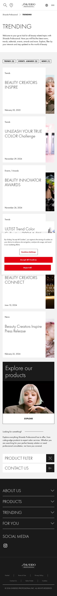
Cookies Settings (28, 252)
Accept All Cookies (28, 260)
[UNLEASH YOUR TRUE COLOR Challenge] (28, 139)
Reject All (27, 268)
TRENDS (9, 61)
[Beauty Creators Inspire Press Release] (28, 334)
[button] (28, 490)
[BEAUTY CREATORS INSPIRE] (28, 91)
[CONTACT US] (28, 468)
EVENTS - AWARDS (27, 61)
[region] (28, 254)
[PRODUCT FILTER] (28, 458)
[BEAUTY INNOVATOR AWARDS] (28, 188)
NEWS (45, 61)
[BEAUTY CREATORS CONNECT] (28, 286)
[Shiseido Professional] (28, 5)
